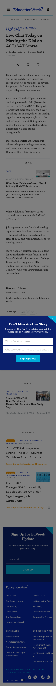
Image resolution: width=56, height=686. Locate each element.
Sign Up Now (28, 358)
